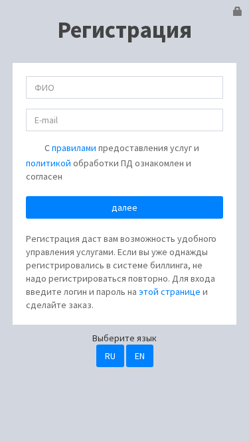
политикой (48, 163)
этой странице (170, 292)
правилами (74, 148)
